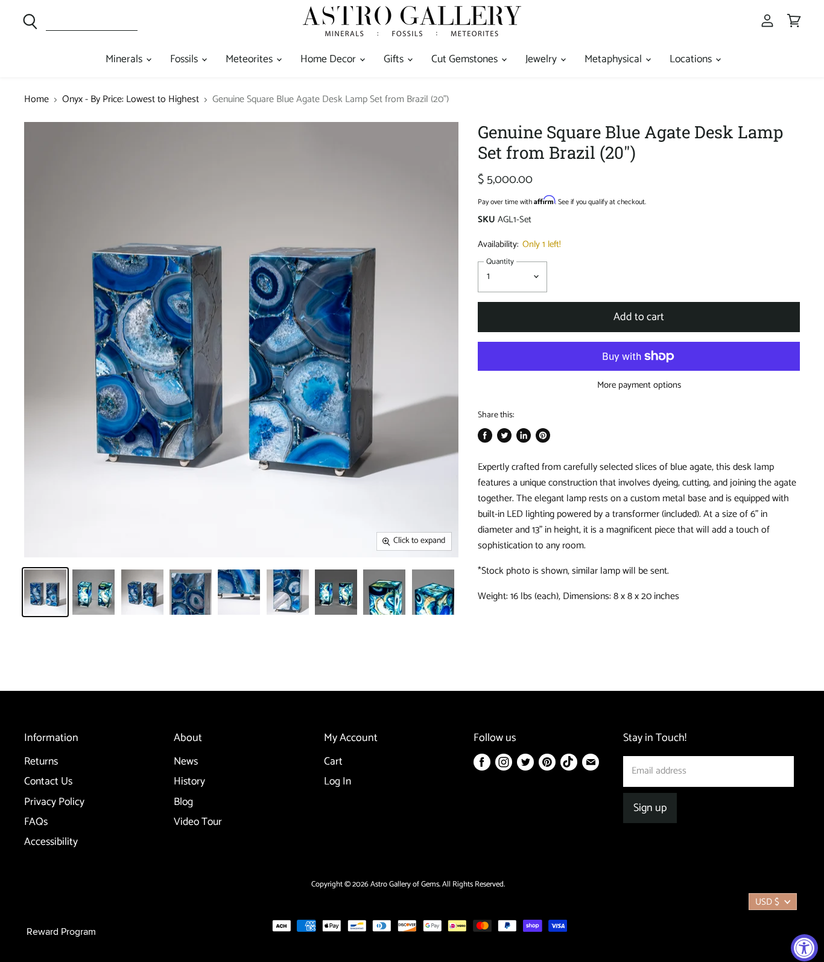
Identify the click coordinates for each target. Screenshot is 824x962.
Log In (337, 781)
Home (36, 99)
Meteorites (250, 59)
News (186, 762)
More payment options (639, 385)
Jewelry (542, 59)
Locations (692, 59)
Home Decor (329, 59)
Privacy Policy (54, 802)
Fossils (185, 59)
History (189, 781)
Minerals (125, 59)
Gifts (395, 59)
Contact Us (48, 781)
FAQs (36, 822)
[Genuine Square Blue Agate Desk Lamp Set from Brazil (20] (45, 592)
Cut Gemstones (465, 59)
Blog (183, 802)
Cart (333, 762)
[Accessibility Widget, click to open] (804, 947)
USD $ (767, 901)
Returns (41, 762)
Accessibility (51, 842)
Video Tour (198, 822)
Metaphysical (614, 59)
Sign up (650, 808)
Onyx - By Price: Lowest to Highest (130, 99)
